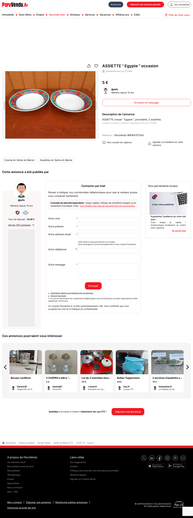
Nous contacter (14, 487)
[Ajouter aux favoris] (96, 66)
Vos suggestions (78, 462)
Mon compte (14, 502)
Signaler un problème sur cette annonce (168, 143)
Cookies (74, 466)
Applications (13, 483)
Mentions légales (78, 475)
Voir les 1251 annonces (19, 225)
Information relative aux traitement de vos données (72, 293)
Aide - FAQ (12, 491)
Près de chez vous (179, 14)
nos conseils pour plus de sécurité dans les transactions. (107, 206)
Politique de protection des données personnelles (94, 470)
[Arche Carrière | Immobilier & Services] (179, 505)
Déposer (145, 4)
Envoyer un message (146, 102)
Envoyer (93, 285)
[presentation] (6, 367)
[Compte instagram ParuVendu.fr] (167, 458)
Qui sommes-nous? (16, 462)
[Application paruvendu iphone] (156, 466)
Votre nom (54, 218)
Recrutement (13, 470)
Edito (137, 14)
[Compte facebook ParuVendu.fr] (159, 458)
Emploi (40, 14)
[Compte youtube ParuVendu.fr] (183, 458)
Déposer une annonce (38, 502)
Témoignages (14, 475)
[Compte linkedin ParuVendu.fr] (151, 458)
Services (90, 14)
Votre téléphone (57, 249)
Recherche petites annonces (71, 502)
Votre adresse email (59, 234)
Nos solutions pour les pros (20, 466)
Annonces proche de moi (21, 507)
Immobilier (8, 14)
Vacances (105, 14)
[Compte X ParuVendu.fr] (144, 458)
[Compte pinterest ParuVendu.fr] (175, 458)
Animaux (75, 14)
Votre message (56, 264)
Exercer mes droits (58, 296)
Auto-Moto (25, 14)
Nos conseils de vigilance (119, 142)
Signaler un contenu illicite (83, 479)
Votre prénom (56, 226)
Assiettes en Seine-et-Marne (56, 160)
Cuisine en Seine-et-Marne (19, 160)
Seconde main (57, 14)
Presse (10, 479)
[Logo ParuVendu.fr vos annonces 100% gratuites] (15, 8)
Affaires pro (122, 14)
